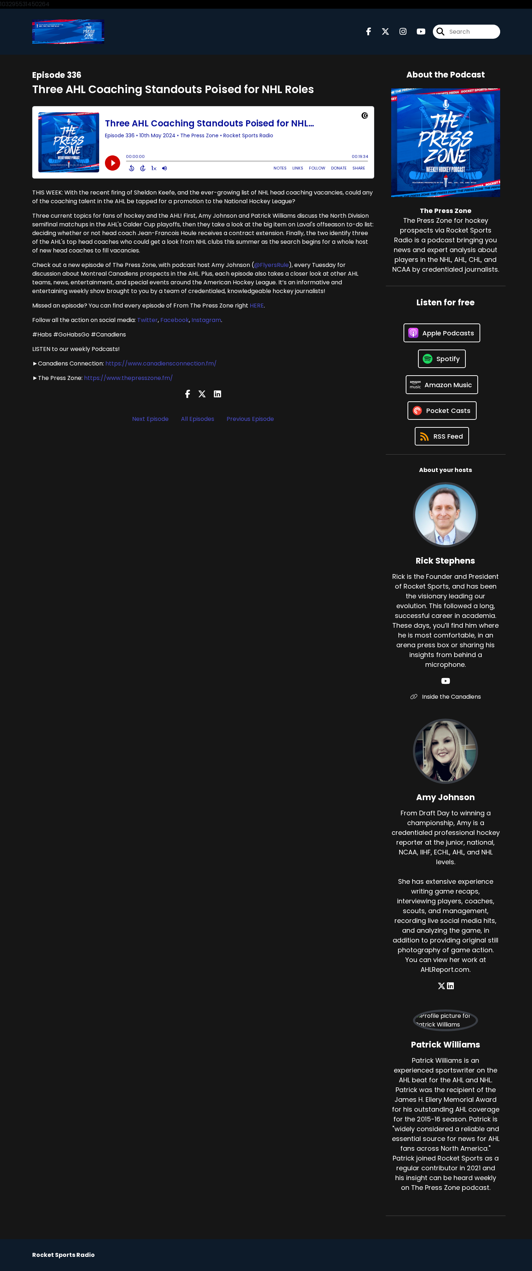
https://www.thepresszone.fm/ (128, 378)
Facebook (174, 320)
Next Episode (150, 419)
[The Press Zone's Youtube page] (417, 31)
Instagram (206, 320)
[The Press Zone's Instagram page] (398, 31)
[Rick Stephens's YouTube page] (445, 681)
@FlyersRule (271, 265)
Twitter (147, 320)
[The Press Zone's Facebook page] (368, 31)
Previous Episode (250, 419)
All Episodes (197, 419)
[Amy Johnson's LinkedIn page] (450, 986)
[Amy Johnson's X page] (442, 986)
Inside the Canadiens (451, 697)
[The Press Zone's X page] (381, 31)
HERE (257, 305)
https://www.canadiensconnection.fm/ (161, 363)
